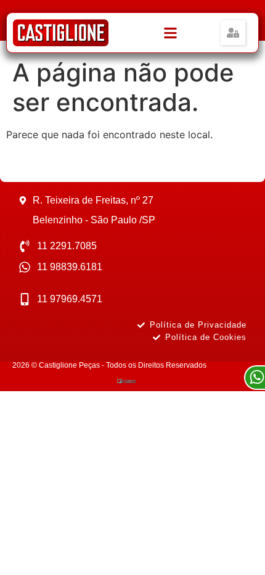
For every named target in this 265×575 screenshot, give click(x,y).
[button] (233, 32)
